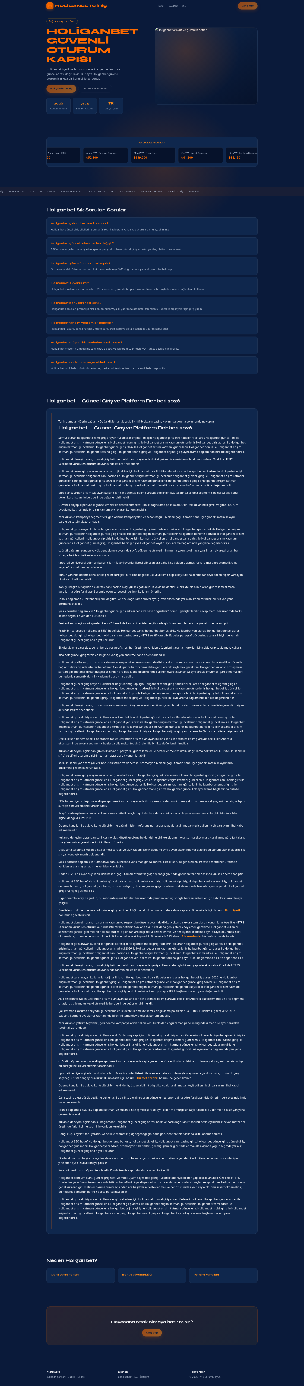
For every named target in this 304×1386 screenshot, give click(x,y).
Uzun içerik (233, 910)
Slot (161, 5)
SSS (184, 5)
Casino (173, 5)
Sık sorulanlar (192, 936)
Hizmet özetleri (147, 1078)
